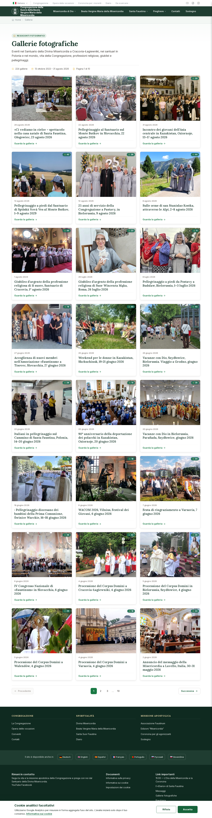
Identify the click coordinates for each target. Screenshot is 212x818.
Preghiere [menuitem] (158, 11)
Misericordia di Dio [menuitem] (63, 11)
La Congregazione (21, 723)
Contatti (15, 739)
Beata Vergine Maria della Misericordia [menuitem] (102, 11)
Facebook (26, 785)
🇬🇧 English (83, 757)
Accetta (187, 809)
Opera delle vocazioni (23, 728)
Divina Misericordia (86, 723)
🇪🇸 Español (100, 757)
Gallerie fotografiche (166, 795)
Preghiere (161, 800)
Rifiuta (166, 809)
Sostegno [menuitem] (191, 11)
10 (118, 691)
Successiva (187, 691)
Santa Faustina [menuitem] (137, 11)
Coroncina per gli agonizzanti (156, 734)
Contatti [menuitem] (175, 11)
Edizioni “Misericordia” (152, 728)
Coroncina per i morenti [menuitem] (89, 3)
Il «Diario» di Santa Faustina (169, 786)
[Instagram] (198, 3)
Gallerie (29, 19)
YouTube (16, 785)
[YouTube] (187, 3)
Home (18, 19)
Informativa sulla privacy (118, 778)
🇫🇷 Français (118, 757)
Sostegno (146, 739)
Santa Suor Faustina (86, 734)
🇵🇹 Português (137, 757)
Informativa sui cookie (117, 782)
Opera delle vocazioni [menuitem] (63, 3)
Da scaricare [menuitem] (122, 3)
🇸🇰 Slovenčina (177, 757)
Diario (79, 739)
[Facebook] (193, 3)
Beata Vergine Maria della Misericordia (96, 728)
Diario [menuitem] (108, 3)
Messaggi (161, 791)
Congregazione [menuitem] (40, 3)
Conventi (16, 734)
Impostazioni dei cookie (118, 787)
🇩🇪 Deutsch (65, 757)
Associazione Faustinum (153, 723)
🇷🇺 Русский (157, 757)
